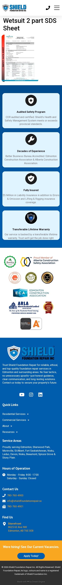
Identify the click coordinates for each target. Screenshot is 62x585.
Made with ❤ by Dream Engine (31, 581)
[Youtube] (21, 394)
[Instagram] (31, 394)
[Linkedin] (40, 394)
